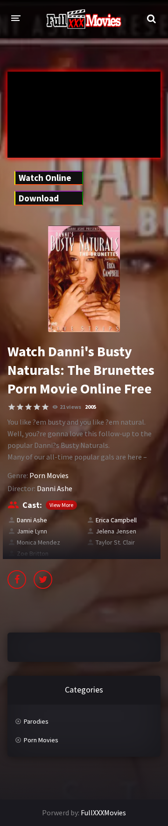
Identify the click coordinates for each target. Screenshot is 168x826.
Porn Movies (49, 475)
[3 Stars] (28, 407)
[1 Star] (11, 407)
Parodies (36, 721)
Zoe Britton (33, 553)
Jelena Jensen (116, 531)
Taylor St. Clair (115, 542)
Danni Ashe (54, 488)
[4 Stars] (37, 407)
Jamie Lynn (32, 531)
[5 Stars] (45, 407)
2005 (90, 406)
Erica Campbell (116, 520)
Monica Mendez (38, 542)
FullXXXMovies (103, 812)
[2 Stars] (20, 407)
